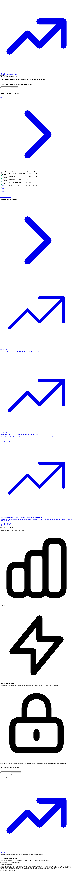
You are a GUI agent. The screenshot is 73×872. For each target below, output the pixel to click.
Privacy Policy (19, 856)
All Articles (2, 525)
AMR (3, 176)
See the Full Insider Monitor (5, 197)
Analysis (15, 74)
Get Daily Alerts (3, 75)
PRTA (3, 182)
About (12, 856)
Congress (7, 74)
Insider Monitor (3, 74)
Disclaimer (15, 856)
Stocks (13, 74)
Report (10, 74)
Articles (1, 856)
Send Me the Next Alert (15, 862)
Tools (10, 856)
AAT (3, 173)
